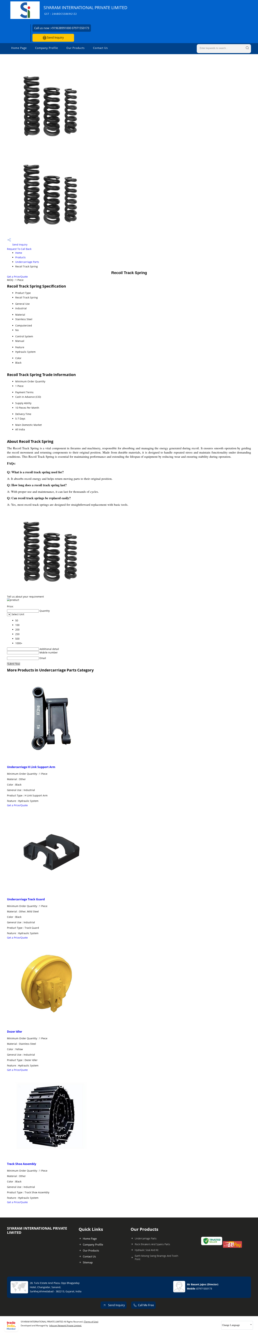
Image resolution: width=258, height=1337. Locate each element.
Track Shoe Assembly (21, 1164)
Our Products (75, 48)
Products (20, 257)
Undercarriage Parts (27, 262)
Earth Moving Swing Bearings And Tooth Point (156, 1257)
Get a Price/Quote (17, 276)
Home (18, 252)
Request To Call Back (19, 249)
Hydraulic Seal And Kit (146, 1250)
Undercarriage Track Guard (26, 899)
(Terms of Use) (91, 1321)
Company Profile (46, 48)
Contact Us (100, 48)
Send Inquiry (55, 37)
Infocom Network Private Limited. (65, 1325)
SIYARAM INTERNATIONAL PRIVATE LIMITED (85, 10)
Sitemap (88, 1262)
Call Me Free (146, 1305)
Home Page (19, 48)
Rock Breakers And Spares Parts (152, 1244)
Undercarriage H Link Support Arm (31, 767)
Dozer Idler (14, 1032)
